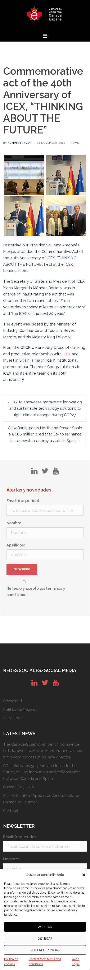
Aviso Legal (76, 961)
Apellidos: (15, 545)
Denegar (45, 938)
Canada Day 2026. (19, 787)
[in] (34, 472)
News (75, 142)
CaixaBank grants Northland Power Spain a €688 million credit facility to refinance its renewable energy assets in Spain (45, 434)
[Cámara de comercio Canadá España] (45, 16)
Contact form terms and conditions (45, 961)
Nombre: (14, 523)
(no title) (10, 810)
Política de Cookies (20, 709)
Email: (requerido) (22, 500)
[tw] (45, 472)
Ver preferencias (45, 950)
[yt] (56, 472)
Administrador (20, 142)
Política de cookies (11, 961)
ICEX (67, 354)
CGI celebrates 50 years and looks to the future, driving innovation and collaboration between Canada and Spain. (42, 772)
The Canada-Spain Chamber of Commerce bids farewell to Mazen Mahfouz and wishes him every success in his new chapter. (42, 750)
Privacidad (12, 701)
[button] (84, 875)
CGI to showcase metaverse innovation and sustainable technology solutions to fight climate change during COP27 (45, 408)
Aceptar (45, 927)
